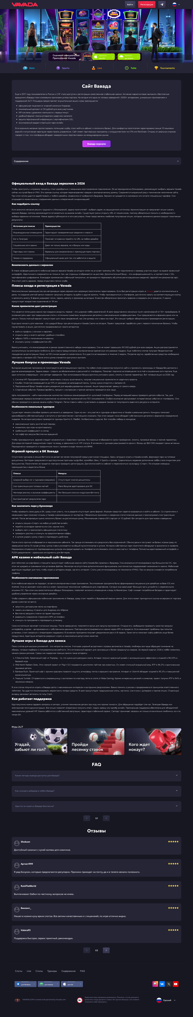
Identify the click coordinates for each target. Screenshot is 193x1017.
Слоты (18, 971)
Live (29, 971)
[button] (190, 36)
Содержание (68, 971)
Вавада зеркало (96, 143)
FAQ (82, 971)
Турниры (52, 971)
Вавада (150, 291)
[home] (25, 5)
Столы (39, 971)
